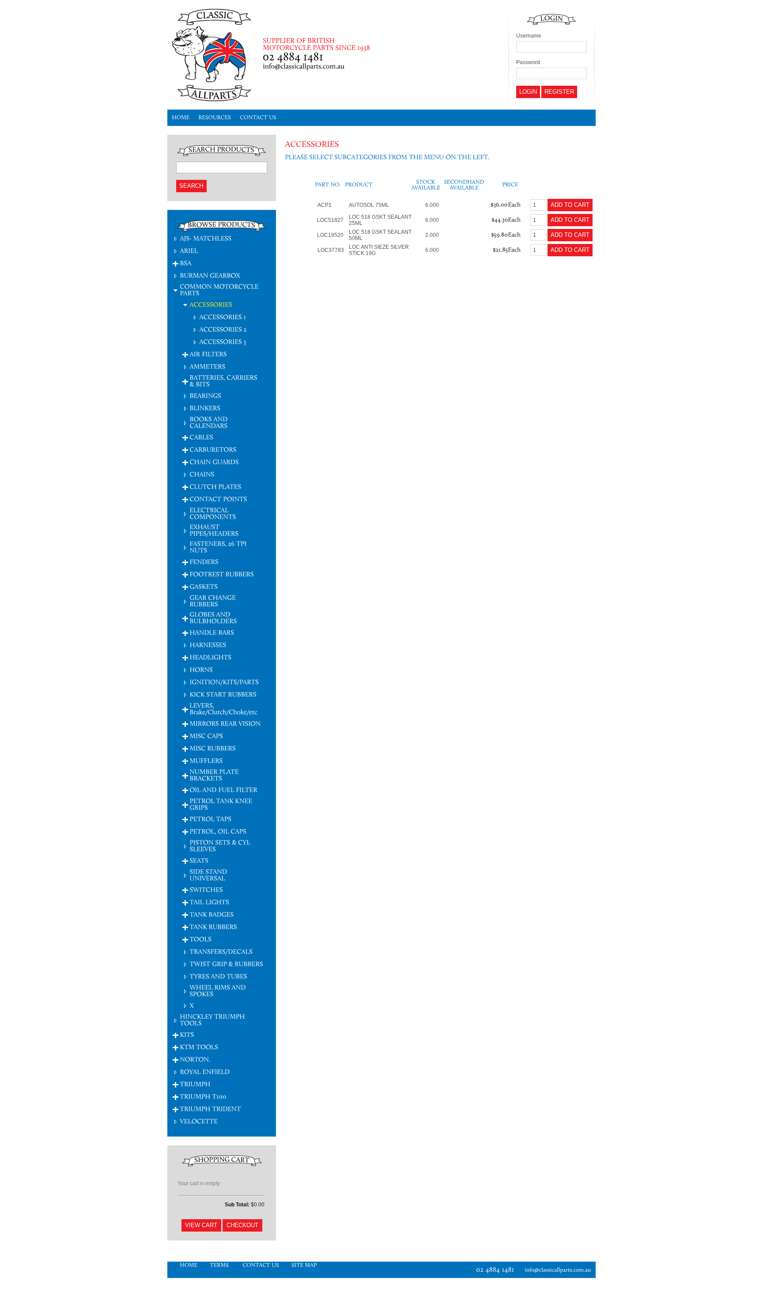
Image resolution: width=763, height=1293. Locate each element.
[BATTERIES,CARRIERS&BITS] (224, 380)
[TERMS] (220, 1265)
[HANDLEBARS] (211, 632)
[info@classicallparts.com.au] (560, 1269)
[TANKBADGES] (211, 914)
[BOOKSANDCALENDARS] (209, 422)
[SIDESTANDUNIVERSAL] (209, 874)
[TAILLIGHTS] (209, 901)
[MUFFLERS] (206, 760)
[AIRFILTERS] (208, 353)
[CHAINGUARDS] (214, 461)
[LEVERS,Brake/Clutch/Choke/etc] (223, 708)
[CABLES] (201, 437)
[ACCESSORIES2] (223, 329)
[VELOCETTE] (199, 1121)
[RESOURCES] (214, 118)
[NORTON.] (195, 1059)
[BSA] (186, 262)
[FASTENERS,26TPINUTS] (218, 547)
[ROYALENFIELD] (205, 1071)
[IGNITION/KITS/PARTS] (224, 681)
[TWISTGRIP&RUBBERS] (226, 963)
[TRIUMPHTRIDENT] (210, 1108)
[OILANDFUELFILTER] (224, 789)
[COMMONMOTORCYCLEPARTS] (220, 289)
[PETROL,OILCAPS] (217, 831)
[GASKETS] (203, 586)
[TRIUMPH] (195, 1084)
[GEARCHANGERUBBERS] (213, 600)
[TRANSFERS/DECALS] (221, 951)
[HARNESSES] (207, 644)
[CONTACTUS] (258, 118)
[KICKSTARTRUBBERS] (223, 694)
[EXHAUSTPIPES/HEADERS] (213, 530)
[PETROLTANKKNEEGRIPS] (221, 804)
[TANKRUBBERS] (213, 926)
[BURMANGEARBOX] (210, 275)
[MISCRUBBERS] (212, 748)
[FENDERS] (204, 561)
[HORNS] (201, 669)
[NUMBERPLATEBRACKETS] (214, 775)
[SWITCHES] (206, 889)
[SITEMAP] (304, 1265)
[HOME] (180, 118)
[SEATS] (198, 860)
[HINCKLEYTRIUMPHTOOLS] (213, 1019)
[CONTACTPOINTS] (218, 498)
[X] (191, 1005)
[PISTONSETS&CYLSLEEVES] (220, 845)
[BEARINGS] (205, 395)
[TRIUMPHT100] (203, 1096)
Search (191, 186)
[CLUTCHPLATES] (215, 486)
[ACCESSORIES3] (222, 341)
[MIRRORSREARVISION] (225, 723)
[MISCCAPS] (206, 735)
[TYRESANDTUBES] (218, 976)
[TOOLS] (200, 939)
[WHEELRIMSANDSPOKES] (218, 990)
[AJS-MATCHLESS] (205, 238)
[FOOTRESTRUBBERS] (221, 574)
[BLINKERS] (204, 407)
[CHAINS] (201, 474)
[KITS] (187, 1034)
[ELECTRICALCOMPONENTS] (212, 513)
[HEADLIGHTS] (210, 657)
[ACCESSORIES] (210, 304)
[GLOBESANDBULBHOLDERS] (213, 617)
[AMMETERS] (207, 366)
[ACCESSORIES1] (222, 316)
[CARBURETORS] (212, 449)
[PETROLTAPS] (210, 818)
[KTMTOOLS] (199, 1046)
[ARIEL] (189, 250)
